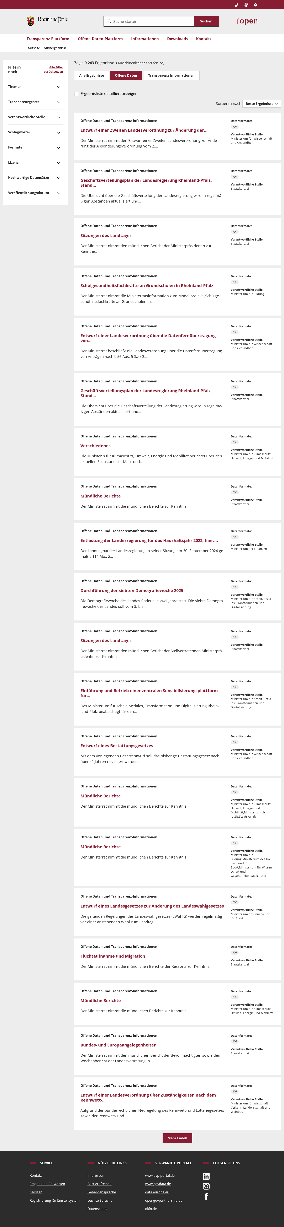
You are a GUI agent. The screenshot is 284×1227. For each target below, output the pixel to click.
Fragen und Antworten (47, 1184)
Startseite (33, 48)
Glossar (36, 1192)
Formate (15, 147)
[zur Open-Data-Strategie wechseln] (247, 20)
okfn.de (151, 1208)
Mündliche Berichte (100, 496)
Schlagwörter (19, 132)
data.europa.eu (157, 1192)
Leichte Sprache (100, 1200)
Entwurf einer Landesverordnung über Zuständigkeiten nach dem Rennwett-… (148, 1097)
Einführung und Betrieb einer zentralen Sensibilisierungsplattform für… (149, 693)
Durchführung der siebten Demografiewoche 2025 (131, 590)
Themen (15, 86)
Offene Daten (126, 75)
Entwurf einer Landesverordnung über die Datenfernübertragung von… (148, 338)
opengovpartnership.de (163, 1200)
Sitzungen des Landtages (106, 235)
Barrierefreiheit (100, 1184)
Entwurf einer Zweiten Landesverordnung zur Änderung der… (143, 130)
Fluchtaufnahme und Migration (112, 956)
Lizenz (13, 162)
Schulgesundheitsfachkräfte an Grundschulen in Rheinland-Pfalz (146, 285)
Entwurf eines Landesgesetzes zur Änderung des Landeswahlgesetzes (152, 906)
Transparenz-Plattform (48, 38)
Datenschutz (97, 1208)
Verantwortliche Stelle (26, 117)
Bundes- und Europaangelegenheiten (118, 1045)
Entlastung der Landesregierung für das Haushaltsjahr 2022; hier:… (149, 540)
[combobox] (149, 21)
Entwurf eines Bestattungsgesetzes (116, 745)
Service (46, 1163)
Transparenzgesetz (23, 101)
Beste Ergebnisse (260, 103)
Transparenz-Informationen (171, 75)
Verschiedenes (95, 445)
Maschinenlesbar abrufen (138, 63)
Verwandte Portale (173, 1163)
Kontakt (203, 38)
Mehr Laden (177, 1138)
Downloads (177, 38)
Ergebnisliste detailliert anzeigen (108, 93)
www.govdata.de (158, 1184)
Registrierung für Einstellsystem (55, 1200)
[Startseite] (47, 20)
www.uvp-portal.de (160, 1175)
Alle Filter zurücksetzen (53, 69)
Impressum (96, 1175)
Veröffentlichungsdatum (28, 192)
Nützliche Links (112, 1163)
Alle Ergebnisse (91, 75)
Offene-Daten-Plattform (100, 38)
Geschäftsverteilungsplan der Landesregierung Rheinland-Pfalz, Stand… (146, 182)
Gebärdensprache (102, 1192)
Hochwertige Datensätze (28, 177)
